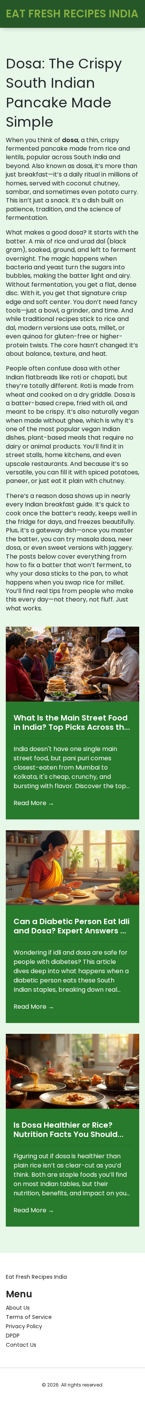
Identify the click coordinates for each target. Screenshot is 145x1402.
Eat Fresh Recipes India (36, 1277)
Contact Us (21, 1345)
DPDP (13, 1335)
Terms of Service (29, 1317)
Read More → (34, 803)
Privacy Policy (24, 1326)
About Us (18, 1308)
